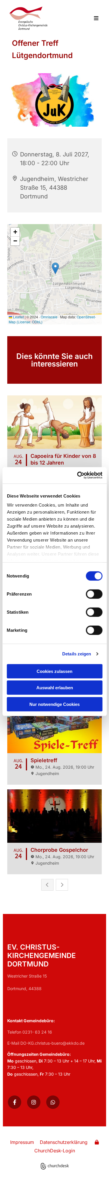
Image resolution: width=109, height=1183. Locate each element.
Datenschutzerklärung (63, 1142)
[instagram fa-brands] (33, 1102)
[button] (93, 18)
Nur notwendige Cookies (54, 704)
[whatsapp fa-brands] (52, 1102)
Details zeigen (76, 653)
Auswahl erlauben (54, 687)
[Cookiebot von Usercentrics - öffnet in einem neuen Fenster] (77, 475)
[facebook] (14, 1102)
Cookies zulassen (54, 671)
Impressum (22, 1142)
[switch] (94, 594)
